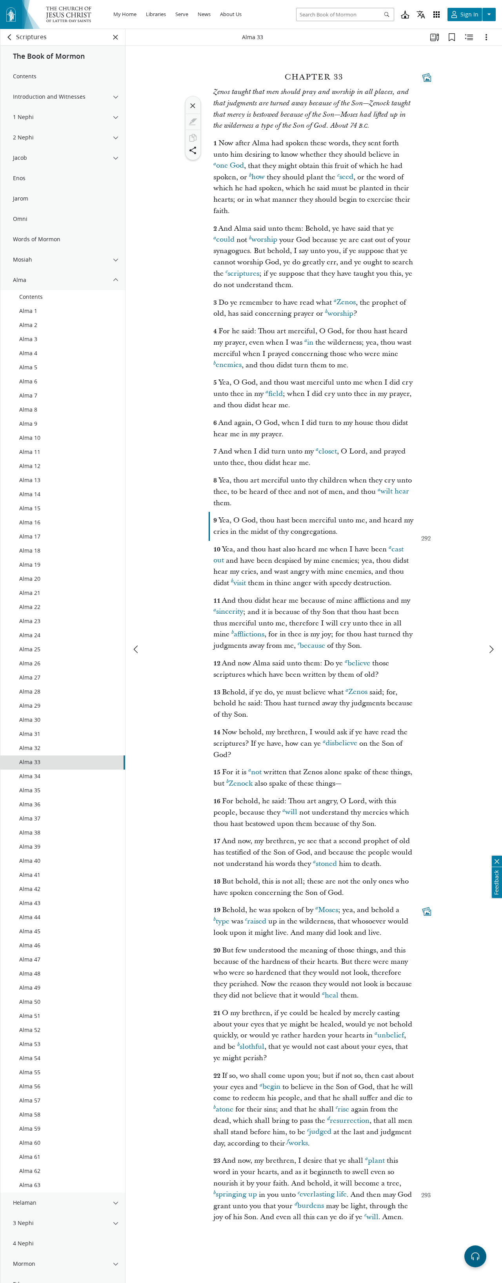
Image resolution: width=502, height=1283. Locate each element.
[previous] (136, 649)
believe (358, 663)
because (312, 646)
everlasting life (323, 1195)
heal (331, 995)
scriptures (243, 273)
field (275, 394)
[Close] (193, 105)
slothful (252, 1047)
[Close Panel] (115, 37)
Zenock (241, 783)
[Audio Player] (475, 1256)
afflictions (249, 634)
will (291, 812)
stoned (326, 864)
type (222, 921)
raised (256, 921)
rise (343, 1109)
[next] (491, 649)
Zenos (346, 302)
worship (264, 240)
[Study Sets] (434, 37)
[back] (10, 37)
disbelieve (341, 743)
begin (271, 1087)
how (258, 177)
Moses (328, 910)
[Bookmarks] (452, 37)
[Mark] (193, 122)
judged (320, 1132)
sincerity (229, 612)
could (225, 240)
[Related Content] (469, 37)
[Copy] (193, 138)
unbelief (390, 1035)
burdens (310, 1206)
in (310, 342)
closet (327, 451)
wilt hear (394, 492)
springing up (236, 1195)
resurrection (349, 1121)
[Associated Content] (426, 77)
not (256, 772)
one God (230, 166)
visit (239, 583)
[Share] (193, 150)
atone (224, 1109)
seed (346, 177)
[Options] (486, 37)
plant (376, 1161)
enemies (229, 365)
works (298, 1143)
